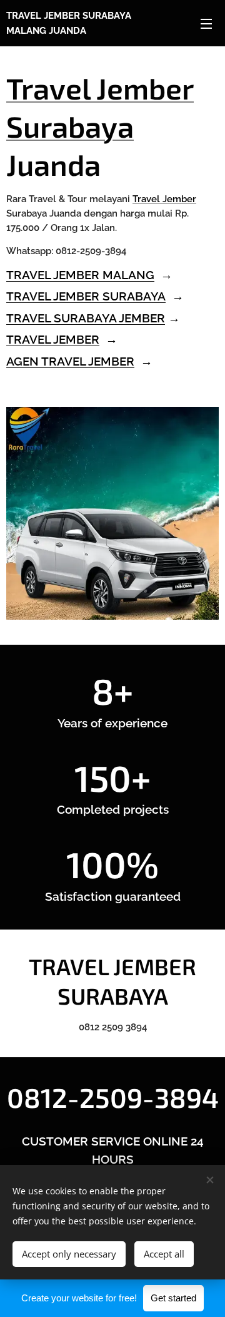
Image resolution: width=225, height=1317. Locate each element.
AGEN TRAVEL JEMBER (70, 361)
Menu (206, 23)
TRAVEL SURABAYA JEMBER (85, 318)
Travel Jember (164, 199)
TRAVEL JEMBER (52, 339)
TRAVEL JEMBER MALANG (80, 275)
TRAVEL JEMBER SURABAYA (86, 296)
